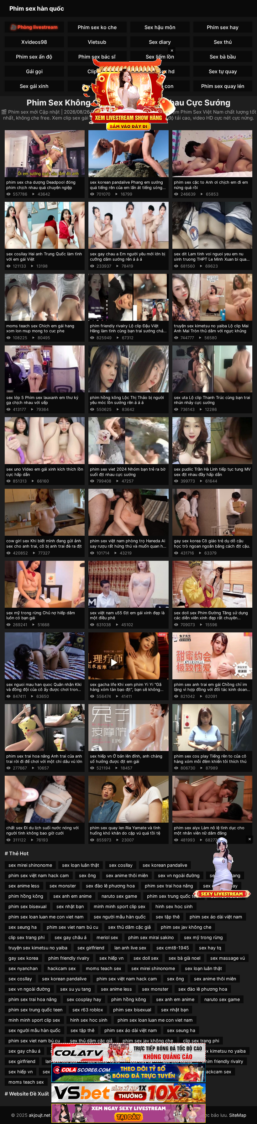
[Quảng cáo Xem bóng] (128, 1052)
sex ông (87, 875)
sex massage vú (227, 958)
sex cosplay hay (84, 999)
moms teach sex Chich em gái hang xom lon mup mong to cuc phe (40, 329)
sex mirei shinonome (30, 865)
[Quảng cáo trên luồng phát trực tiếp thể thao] (128, 1113)
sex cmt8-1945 (172, 947)
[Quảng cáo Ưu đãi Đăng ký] (128, 1072)
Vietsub (97, 42)
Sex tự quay (223, 71)
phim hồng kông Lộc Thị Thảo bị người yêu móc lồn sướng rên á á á (127, 400)
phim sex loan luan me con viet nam (46, 916)
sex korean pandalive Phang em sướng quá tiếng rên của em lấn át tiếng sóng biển (126, 187)
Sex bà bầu (223, 57)
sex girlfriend (90, 947)
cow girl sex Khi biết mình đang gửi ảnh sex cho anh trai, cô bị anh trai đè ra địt (44, 544)
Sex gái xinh (34, 86)
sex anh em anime (72, 896)
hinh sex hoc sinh (174, 906)
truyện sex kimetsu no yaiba (37, 947)
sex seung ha (22, 927)
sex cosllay (121, 865)
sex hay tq (210, 947)
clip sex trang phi (26, 937)
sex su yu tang (75, 989)
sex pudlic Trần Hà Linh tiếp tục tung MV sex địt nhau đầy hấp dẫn (212, 472)
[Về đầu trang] (243, 1116)
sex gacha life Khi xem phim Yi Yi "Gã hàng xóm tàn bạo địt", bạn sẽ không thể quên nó (125, 689)
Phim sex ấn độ (34, 57)
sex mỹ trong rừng (203, 937)
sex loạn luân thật (80, 865)
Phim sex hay (223, 27)
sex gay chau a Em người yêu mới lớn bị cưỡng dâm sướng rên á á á (127, 257)
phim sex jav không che (186, 927)
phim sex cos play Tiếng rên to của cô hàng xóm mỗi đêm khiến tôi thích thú (210, 759)
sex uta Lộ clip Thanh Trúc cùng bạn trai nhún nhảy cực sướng (212, 400)
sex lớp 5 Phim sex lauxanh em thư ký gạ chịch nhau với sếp (42, 400)
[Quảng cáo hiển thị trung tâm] (128, 94)
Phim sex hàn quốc (36, 8)
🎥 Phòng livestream (34, 27)
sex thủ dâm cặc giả (129, 927)
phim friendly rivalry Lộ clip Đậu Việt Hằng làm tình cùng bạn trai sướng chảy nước (127, 331)
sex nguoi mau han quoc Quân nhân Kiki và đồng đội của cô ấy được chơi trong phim (43, 689)
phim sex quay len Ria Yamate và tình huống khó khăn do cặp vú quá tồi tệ (125, 830)
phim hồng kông (25, 896)
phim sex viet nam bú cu (72, 927)
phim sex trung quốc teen (174, 896)
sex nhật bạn (70, 906)
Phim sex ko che (97, 27)
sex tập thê (168, 916)
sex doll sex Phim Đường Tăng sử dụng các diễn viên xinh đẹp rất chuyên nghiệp (211, 618)
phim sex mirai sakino (151, 937)
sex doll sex (146, 958)
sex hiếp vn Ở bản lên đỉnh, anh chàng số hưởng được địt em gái (126, 759)
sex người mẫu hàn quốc (120, 916)
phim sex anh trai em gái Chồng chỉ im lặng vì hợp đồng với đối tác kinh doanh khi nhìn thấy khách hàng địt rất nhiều (211, 689)
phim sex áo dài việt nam (216, 916)
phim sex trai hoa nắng (169, 885)
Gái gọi (34, 71)
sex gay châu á (71, 937)
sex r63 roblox (87, 1009)
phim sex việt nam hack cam (38, 875)
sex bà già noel (184, 958)
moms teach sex (103, 968)
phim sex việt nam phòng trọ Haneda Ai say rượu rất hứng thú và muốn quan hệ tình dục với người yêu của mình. (127, 546)
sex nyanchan (23, 968)
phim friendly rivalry (68, 958)
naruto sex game (119, 896)
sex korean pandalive (165, 865)
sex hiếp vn (111, 958)
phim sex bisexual (27, 906)
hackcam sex (62, 968)
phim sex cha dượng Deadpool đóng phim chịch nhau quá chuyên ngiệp (41, 185)
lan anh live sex (130, 947)
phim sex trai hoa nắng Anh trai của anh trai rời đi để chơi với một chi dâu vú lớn (44, 759)
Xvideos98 (34, 42)
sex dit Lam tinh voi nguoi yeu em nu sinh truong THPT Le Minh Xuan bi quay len (211, 259)
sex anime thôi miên (127, 875)
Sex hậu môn (160, 27)
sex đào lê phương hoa (110, 885)
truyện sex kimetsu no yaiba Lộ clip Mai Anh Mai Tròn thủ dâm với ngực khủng (211, 329)
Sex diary (160, 42)
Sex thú (223, 42)
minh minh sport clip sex (119, 906)
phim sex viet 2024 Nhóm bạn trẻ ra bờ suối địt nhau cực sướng (127, 472)
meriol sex (107, 937)
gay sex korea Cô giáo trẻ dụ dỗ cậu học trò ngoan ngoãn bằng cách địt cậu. (212, 544)
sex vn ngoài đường (179, 875)
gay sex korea (23, 958)
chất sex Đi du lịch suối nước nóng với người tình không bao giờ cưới (42, 830)
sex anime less (23, 885)
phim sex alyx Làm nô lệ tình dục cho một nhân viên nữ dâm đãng (209, 830)
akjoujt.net (39, 1115)
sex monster (63, 885)
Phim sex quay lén (222, 86)
